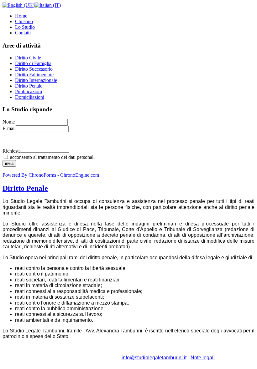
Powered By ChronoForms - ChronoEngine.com (51, 175)
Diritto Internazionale (36, 80)
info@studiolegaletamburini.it (154, 357)
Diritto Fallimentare (34, 74)
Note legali (203, 357)
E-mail (9, 128)
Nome (9, 121)
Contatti (23, 32)
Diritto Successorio (34, 69)
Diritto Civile (28, 57)
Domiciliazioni (29, 97)
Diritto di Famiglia (33, 63)
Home (21, 15)
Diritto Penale (28, 85)
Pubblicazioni (28, 91)
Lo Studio (25, 27)
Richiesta (12, 151)
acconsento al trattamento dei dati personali (52, 157)
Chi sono (24, 21)
